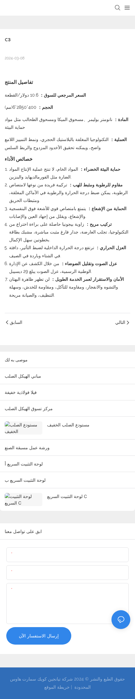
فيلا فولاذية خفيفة (21, 392)
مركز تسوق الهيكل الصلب (29, 408)
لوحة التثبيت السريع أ (24, 463)
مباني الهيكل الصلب (23, 376)
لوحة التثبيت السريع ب (25, 480)
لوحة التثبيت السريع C (67, 496)
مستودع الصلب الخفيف (68, 424)
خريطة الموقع (57, 687)
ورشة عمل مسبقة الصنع (27, 447)
